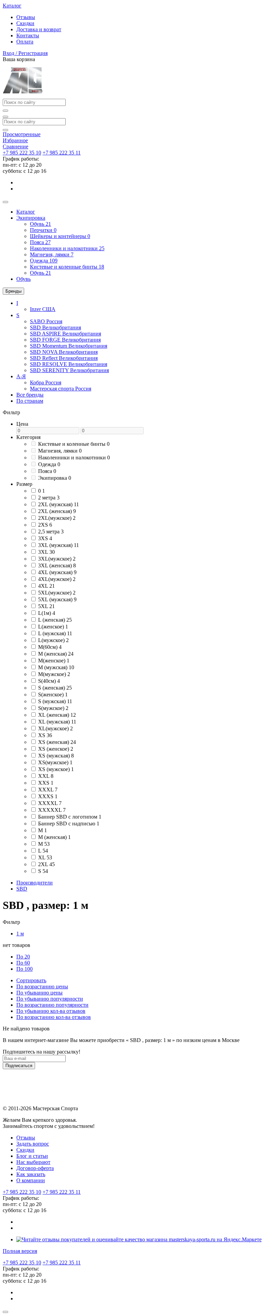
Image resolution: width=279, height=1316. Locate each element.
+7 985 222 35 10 (22, 153)
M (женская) (55, 654)
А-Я (21, 376)
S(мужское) (53, 708)
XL (45, 857)
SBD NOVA (64, 352)
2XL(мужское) (57, 518)
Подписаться (18, 1065)
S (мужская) (55, 701)
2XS (45, 525)
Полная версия (20, 1251)
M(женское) (53, 660)
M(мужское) (54, 674)
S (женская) (55, 688)
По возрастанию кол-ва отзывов (53, 1017)
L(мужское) (53, 640)
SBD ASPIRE (65, 333)
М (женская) (54, 837)
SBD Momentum (68, 346)
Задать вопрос (32, 1144)
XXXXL (50, 803)
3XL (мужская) (58, 545)
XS (45, 735)
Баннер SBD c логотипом (69, 817)
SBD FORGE (65, 340)
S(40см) (49, 681)
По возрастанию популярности (52, 1005)
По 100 (24, 969)
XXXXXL (52, 810)
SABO (46, 321)
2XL (46, 864)
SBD (55, 327)
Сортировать (31, 980)
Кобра (45, 382)
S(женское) (53, 694)
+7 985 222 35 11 (62, 153)
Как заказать (30, 1174)
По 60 (23, 963)
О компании (30, 1180)
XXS (45, 783)
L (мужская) (55, 633)
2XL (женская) (57, 511)
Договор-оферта (35, 1168)
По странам (29, 401)
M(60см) (50, 647)
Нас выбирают (33, 1162)
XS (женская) (57, 742)
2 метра (49, 497)
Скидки (25, 23)
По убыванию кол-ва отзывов (50, 1011)
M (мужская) (56, 667)
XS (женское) (55, 749)
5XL (46, 606)
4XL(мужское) (57, 579)
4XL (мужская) (57, 572)
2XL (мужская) (58, 504)
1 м (20, 933)
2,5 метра (51, 531)
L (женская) (55, 620)
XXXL (48, 789)
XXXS (48, 796)
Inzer (42, 309)
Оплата (24, 41)
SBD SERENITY (69, 370)
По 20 (23, 956)
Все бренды (30, 395)
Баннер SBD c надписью (68, 823)
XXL (45, 776)
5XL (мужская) (57, 599)
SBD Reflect (64, 358)
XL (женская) (57, 715)
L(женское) (53, 626)
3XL (46, 552)
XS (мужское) (56, 769)
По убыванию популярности (49, 999)
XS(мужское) (55, 762)
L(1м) (46, 613)
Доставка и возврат (38, 29)
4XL (46, 586)
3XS (45, 538)
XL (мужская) (57, 722)
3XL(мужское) (57, 559)
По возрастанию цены (42, 986)
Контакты (27, 35)
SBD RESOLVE (68, 364)
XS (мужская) (56, 755)
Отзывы (25, 17)
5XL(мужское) (57, 593)
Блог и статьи (32, 1156)
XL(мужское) (55, 728)
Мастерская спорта (60, 388)
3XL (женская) (57, 565)
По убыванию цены (39, 992)
